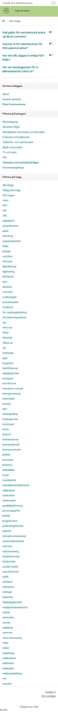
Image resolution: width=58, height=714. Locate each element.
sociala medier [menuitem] (10, 566)
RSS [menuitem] (4, 205)
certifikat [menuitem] (7, 256)
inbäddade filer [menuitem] (10, 373)
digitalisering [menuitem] (9, 266)
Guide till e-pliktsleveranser (18, 3)
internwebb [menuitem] (8, 398)
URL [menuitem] (4, 215)
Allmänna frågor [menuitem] (11, 126)
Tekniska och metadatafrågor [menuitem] (20, 162)
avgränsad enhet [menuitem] (11, 241)
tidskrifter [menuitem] (7, 597)
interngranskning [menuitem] (11, 393)
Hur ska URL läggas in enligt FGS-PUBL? (27, 57)
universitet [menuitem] (8, 617)
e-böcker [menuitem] (7, 291)
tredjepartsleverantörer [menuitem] (15, 607)
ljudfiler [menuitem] (6, 454)
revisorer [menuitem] (7, 546)
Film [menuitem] (4, 157)
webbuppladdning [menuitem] (12, 673)
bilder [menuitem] (5, 246)
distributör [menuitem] (8, 276)
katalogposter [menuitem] (10, 419)
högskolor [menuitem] (7, 363)
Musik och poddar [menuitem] (12, 147)
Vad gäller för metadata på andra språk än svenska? (27, 34)
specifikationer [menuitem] (10, 571)
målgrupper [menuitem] (8, 490)
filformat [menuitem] (7, 327)
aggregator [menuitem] (8, 220)
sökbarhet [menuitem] (8, 586)
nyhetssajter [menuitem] (9, 500)
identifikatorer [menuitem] (10, 368)
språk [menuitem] (5, 576)
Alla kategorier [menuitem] (10, 121)
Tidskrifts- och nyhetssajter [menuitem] (17, 142)
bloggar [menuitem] (6, 251)
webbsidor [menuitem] (8, 663)
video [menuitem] (5, 642)
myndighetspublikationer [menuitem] (15, 485)
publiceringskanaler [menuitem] (12, 525)
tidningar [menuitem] (7, 592)
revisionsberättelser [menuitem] (13, 541)
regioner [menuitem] (6, 530)
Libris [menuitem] (5, 200)
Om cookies (48, 696)
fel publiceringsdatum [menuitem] (14, 317)
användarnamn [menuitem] (10, 225)
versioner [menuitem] (7, 632)
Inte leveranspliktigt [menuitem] (13, 167)
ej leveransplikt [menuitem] (10, 302)
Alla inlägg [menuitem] (7, 185)
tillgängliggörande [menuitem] (12, 602)
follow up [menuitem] (7, 342)
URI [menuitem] (4, 210)
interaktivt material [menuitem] (12, 388)
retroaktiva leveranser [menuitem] (14, 536)
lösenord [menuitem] (7, 464)
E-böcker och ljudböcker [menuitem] (16, 137)
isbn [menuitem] (4, 408)
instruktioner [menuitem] (9, 383)
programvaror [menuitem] (9, 520)
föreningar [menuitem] (8, 352)
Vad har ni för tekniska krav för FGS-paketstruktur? (27, 46)
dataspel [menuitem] (7, 261)
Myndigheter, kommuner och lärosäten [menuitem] (23, 132)
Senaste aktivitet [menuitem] (11, 99)
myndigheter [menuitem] (9, 480)
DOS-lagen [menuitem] (8, 195)
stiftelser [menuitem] (7, 581)
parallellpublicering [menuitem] (12, 505)
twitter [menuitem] (6, 612)
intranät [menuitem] (6, 403)
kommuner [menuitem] (8, 424)
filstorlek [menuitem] (7, 337)
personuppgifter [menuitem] (11, 510)
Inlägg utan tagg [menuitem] (11, 190)
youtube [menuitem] (6, 683)
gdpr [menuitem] (5, 358)
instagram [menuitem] (7, 378)
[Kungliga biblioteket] (3, 20)
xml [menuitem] (4, 678)
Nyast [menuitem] (5, 94)
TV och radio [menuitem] (9, 152)
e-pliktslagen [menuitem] (9, 297)
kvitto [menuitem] (5, 429)
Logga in (50, 692)
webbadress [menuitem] (9, 658)
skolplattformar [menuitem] (11, 556)
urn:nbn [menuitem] (6, 622)
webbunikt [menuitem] (8, 668)
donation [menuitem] (7, 286)
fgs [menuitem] (4, 322)
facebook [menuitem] (7, 307)
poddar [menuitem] (6, 515)
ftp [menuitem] (4, 347)
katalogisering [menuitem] (10, 413)
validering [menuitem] (7, 627)
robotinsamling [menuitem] (10, 551)
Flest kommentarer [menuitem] (14, 104)
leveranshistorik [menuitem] (10, 444)
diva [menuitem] (4, 281)
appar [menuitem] (5, 230)
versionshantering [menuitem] (12, 637)
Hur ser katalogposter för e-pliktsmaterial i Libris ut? (20, 69)
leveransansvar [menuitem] (10, 439)
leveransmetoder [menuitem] (11, 449)
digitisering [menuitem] (8, 271)
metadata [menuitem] (8, 469)
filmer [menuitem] (5, 332)
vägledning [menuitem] (8, 653)
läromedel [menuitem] (7, 459)
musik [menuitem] (5, 475)
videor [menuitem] (5, 647)
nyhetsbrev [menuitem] (8, 495)
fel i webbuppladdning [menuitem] (14, 312)
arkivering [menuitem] (7, 235)
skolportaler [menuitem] (8, 561)
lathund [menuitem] (6, 434)
